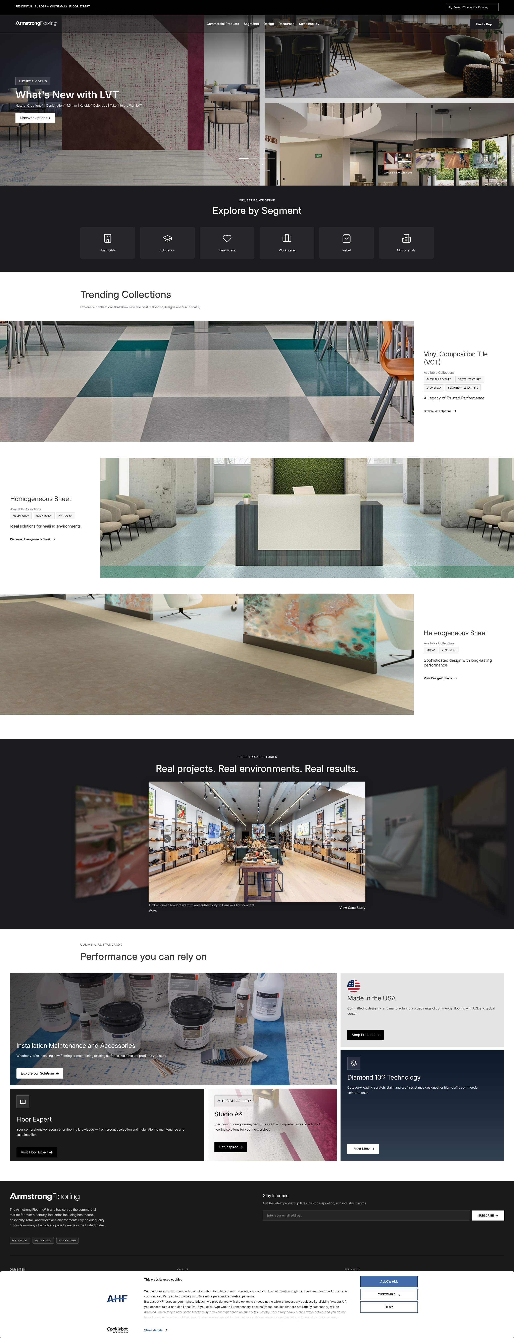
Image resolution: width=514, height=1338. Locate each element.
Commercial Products (223, 24)
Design (269, 24)
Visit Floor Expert (35, 1152)
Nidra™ (430, 649)
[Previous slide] (167, 839)
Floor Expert (79, 6)
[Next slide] (347, 839)
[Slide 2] (428, 161)
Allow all (389, 1281)
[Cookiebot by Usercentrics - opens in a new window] (117, 1330)
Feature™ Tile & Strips (463, 387)
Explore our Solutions (38, 1073)
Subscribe (488, 1215)
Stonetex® (433, 387)
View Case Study (352, 907)
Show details (153, 1330)
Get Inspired (229, 1147)
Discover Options (34, 118)
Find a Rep (484, 24)
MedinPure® (21, 515)
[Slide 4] (485, 161)
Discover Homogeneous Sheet (30, 539)
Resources (286, 24)
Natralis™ (65, 515)
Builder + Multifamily (51, 6)
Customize (387, 1294)
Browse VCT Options (437, 411)
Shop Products (364, 1035)
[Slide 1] (398, 161)
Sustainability (309, 24)
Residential (24, 6)
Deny (389, 1307)
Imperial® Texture (438, 379)
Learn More (361, 1149)
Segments (251, 24)
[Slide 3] (457, 161)
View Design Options (438, 678)
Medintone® (44, 515)
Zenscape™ (449, 649)
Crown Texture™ (469, 379)
